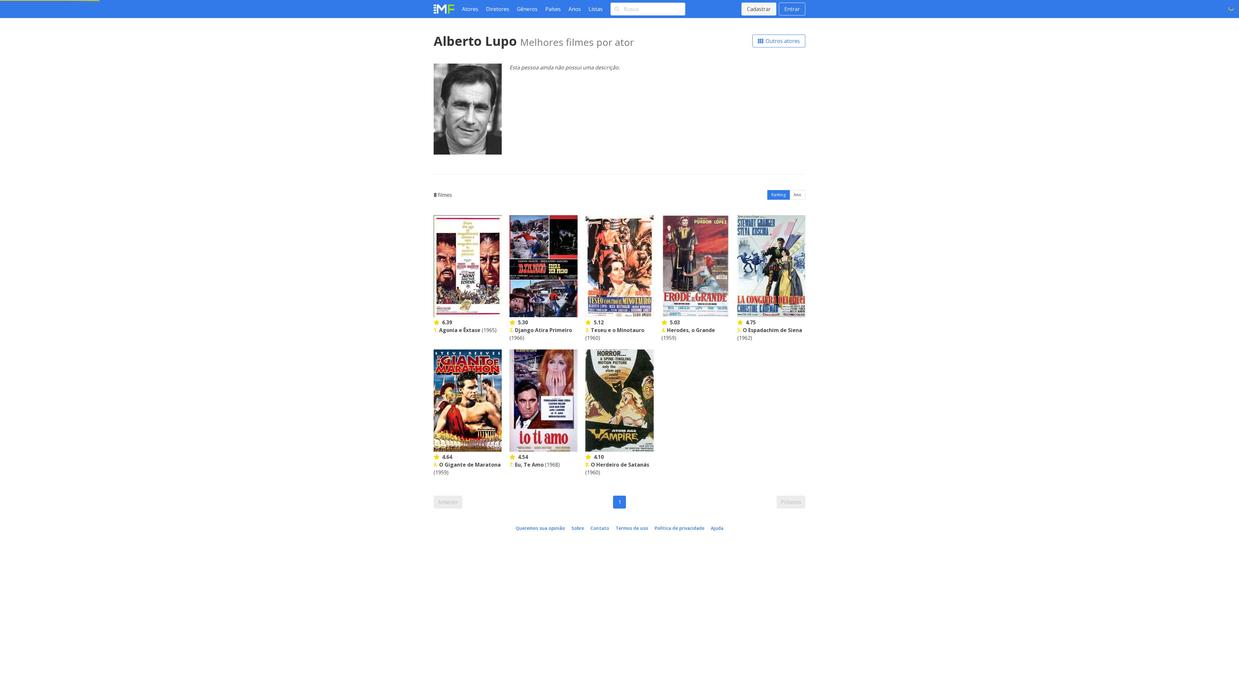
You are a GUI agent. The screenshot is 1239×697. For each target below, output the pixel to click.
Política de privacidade (679, 528)
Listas (596, 9)
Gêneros (527, 9)
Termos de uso (632, 528)
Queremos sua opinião (540, 528)
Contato (599, 528)
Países (553, 9)
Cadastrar (759, 9)
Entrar (792, 9)
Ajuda (717, 528)
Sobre (577, 528)
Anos (575, 9)
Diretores (497, 9)
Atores (470, 9)
